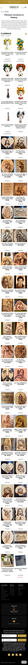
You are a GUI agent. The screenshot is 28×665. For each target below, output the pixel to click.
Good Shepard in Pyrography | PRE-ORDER (7, 431)
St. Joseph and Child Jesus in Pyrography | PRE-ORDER (7, 361)
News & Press (3, 589)
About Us (2, 586)
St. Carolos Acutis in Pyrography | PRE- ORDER (20, 291)
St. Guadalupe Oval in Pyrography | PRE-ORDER (20, 407)
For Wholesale (12, 594)
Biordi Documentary (4, 596)
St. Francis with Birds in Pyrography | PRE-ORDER (20, 175)
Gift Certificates (12, 586)
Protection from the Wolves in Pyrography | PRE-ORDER (7, 454)
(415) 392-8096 (14, 612)
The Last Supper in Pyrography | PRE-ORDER (21, 222)
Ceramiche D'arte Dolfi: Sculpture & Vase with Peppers (20, 80)
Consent (19, 594)
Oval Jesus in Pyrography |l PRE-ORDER (7, 547)
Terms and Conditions (4, 594)
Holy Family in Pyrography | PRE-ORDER (7, 338)
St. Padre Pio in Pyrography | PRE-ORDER (20, 152)
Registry (11, 588)
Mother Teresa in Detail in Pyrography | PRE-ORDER (20, 431)
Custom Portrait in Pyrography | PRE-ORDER (7, 268)
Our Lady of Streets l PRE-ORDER (20, 244)
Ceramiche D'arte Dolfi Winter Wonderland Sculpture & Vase (21, 126)
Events (2, 588)
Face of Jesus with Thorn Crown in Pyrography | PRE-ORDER (7, 501)
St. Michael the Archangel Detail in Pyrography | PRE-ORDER (20, 199)
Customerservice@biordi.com (14, 623)
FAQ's (19, 591)
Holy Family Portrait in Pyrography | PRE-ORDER (21, 338)
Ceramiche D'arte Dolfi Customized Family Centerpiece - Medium (7, 570)
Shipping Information (21, 588)
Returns (19, 589)
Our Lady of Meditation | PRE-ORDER (20, 383)
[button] (1, 7)
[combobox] (3, 640)
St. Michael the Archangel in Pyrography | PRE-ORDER (7, 524)
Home (2, 11)
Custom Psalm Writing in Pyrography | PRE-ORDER (7, 199)
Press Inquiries (12, 591)
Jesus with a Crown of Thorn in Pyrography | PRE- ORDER (21, 454)
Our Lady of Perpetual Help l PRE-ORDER (7, 244)
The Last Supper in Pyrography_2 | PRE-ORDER (20, 547)
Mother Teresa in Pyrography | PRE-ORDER (20, 477)
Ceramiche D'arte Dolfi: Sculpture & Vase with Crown (20, 103)
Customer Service (21, 586)
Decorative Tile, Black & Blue (20, 569)
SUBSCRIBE (22, 635)
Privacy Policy (3, 593)
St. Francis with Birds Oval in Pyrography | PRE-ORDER (7, 175)
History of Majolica (4, 591)
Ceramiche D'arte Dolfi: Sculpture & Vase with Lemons (7, 54)
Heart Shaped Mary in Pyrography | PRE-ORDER (7, 477)
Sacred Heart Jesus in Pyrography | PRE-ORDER (20, 523)
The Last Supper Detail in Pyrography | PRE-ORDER (7, 407)
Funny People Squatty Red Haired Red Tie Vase (7, 102)
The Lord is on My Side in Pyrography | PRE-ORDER (7, 291)
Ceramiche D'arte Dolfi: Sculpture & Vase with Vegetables (7, 80)
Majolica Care (20, 593)
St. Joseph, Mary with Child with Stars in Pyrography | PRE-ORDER (20, 315)
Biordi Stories (3, 597)
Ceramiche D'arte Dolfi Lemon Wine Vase (21, 53)
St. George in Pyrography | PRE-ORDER (20, 361)
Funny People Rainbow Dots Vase (7, 125)
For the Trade (12, 593)
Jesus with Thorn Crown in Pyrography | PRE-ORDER (21, 500)
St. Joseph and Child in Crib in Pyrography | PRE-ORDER (7, 315)
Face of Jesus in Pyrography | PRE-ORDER (7, 384)
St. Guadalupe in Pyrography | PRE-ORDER (7, 222)
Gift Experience (12, 589)
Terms (16, 651)
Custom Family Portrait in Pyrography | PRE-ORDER (20, 268)
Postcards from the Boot (5, 599)
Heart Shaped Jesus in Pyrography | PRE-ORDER (7, 152)
